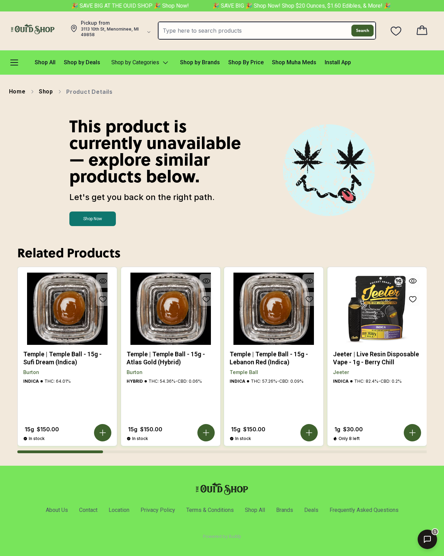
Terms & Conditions (210, 510)
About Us (57, 510)
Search (362, 30)
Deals (311, 510)
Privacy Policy (157, 510)
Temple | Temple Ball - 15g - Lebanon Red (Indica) (269, 358)
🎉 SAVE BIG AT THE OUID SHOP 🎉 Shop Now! (124, 5)
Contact (88, 510)
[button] (102, 432)
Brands (284, 510)
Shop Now (92, 218)
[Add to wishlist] (103, 299)
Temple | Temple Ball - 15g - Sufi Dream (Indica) (62, 358)
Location (119, 510)
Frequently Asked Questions (364, 510)
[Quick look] (103, 281)
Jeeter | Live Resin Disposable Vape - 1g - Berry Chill (376, 358)
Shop (46, 91)
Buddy (235, 536)
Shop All (255, 510)
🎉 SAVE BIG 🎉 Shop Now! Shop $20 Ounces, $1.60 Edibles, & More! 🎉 (295, 5)
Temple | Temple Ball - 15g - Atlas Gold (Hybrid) (166, 358)
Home (17, 91)
